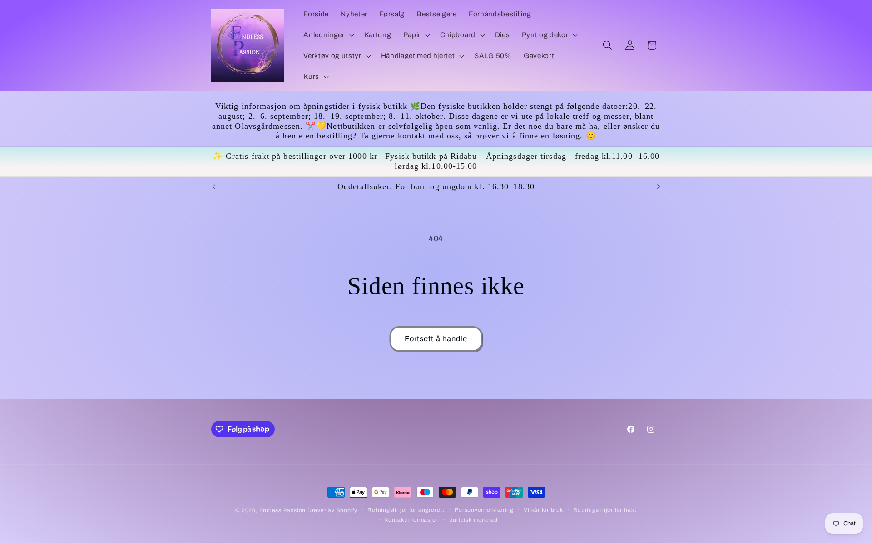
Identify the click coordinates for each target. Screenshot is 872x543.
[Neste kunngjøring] (659, 186)
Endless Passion (283, 510)
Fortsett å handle (436, 338)
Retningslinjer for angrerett (406, 510)
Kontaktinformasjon (411, 520)
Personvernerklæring (484, 510)
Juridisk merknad (474, 520)
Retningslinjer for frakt (604, 510)
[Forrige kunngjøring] (214, 186)
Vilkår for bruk (543, 510)
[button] (327, 34)
